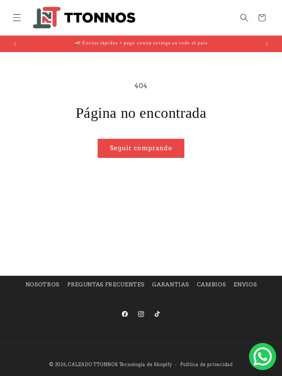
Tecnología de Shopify (145, 364)
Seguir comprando (141, 148)
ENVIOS (245, 284)
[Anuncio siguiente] (267, 44)
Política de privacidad (206, 364)
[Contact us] (262, 356)
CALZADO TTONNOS (93, 364)
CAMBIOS (211, 284)
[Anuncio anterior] (15, 44)
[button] (17, 17)
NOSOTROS (42, 284)
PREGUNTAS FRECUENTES (105, 284)
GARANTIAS (170, 284)
